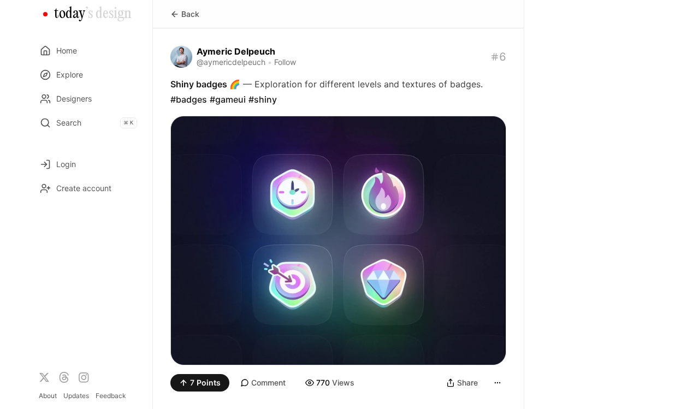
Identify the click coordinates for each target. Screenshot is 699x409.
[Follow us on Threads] (64, 377)
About (48, 396)
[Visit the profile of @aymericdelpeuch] (181, 57)
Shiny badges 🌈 (205, 84)
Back (190, 14)
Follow (285, 62)
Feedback (111, 396)
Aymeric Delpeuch (236, 51)
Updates (76, 396)
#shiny (262, 99)
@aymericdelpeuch (231, 62)
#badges (188, 99)
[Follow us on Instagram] (83, 377)
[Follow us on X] (44, 377)
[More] (497, 383)
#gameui (228, 99)
